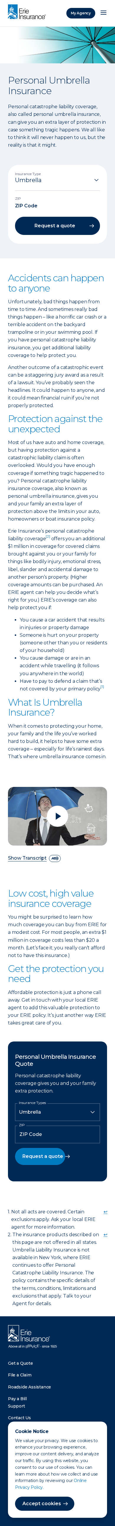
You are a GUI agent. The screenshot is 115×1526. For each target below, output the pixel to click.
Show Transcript (27, 858)
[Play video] (57, 816)
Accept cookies (41, 1503)
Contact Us (19, 1417)
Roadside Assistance (29, 1387)
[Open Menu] (103, 13)
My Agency (81, 13)
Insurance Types (32, 1103)
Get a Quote (20, 1363)
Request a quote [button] (54, 225)
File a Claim (20, 1375)
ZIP (22, 1125)
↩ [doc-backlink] (105, 1212)
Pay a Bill (17, 1398)
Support (16, 1406)
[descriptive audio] (55, 858)
